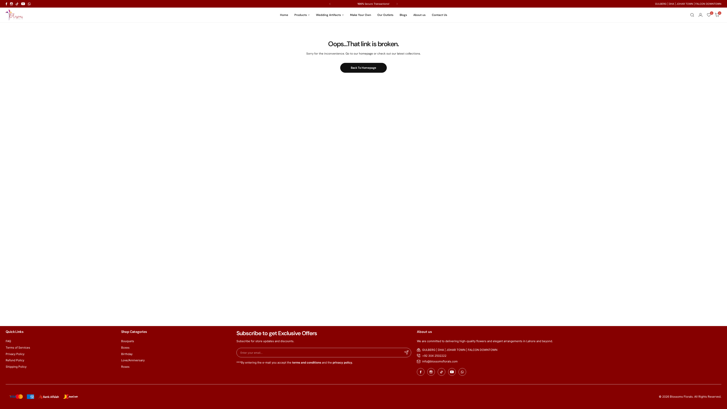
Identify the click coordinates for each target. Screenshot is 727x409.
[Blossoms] (14, 14)
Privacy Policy (15, 354)
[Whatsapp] (29, 3)
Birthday (127, 354)
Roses (125, 366)
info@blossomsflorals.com (440, 361)
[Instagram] (11, 3)
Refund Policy (15, 360)
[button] (329, 3)
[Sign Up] (406, 352)
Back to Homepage (363, 68)
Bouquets (127, 341)
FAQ (8, 341)
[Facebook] (6, 3)
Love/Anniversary (133, 360)
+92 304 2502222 (434, 355)
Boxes (125, 347)
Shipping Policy (16, 366)
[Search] (692, 15)
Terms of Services (18, 347)
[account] (700, 15)
